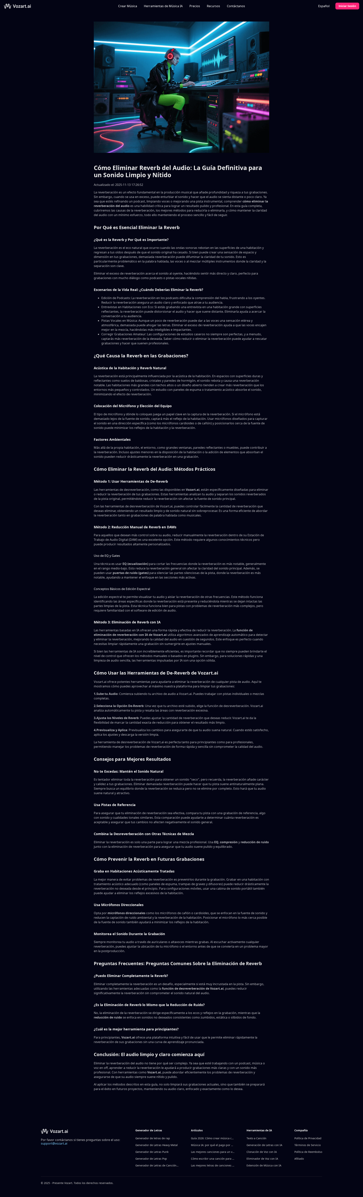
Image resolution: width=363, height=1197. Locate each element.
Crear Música (127, 6)
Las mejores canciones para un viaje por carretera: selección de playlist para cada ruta (212, 1152)
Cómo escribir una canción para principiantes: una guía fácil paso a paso (212, 1158)
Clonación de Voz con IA (262, 1152)
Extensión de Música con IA (264, 1165)
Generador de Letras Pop (151, 1158)
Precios (194, 6)
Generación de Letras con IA (264, 1145)
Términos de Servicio (307, 1145)
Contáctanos (236, 6)
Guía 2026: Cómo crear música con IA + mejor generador (212, 1138)
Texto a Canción (256, 1138)
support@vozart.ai (54, 1143)
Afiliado (299, 1158)
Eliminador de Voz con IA (262, 1158)
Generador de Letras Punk (151, 1152)
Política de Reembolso (308, 1152)
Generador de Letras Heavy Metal (156, 1145)
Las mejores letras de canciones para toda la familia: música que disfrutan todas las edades (212, 1165)
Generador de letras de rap (152, 1138)
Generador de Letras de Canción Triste (157, 1165)
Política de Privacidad (307, 1138)
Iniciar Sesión (347, 6)
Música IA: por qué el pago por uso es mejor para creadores (212, 1145)
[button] (163, 6)
